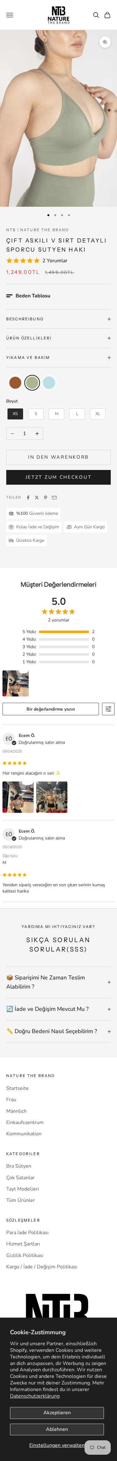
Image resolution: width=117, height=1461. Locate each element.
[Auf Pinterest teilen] (45, 497)
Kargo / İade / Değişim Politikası (41, 1266)
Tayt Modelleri (22, 1189)
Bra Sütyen (18, 1166)
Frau (11, 1099)
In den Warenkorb (58, 457)
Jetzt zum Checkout (59, 477)
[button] (28, 296)
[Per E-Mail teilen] (54, 497)
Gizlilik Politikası (24, 1255)
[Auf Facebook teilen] (28, 497)
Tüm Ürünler (20, 1200)
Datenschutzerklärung (35, 1396)
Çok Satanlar (20, 1177)
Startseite (17, 1088)
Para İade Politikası (27, 1232)
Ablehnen (57, 1429)
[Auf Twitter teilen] (36, 497)
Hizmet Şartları (23, 1243)
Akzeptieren (57, 1412)
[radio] (14, 383)
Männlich (16, 1111)
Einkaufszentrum (25, 1122)
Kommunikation (23, 1133)
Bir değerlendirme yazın (51, 709)
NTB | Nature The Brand (37, 229)
